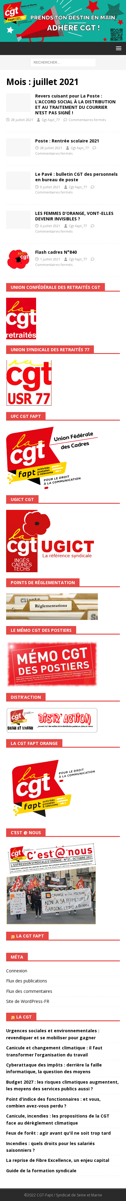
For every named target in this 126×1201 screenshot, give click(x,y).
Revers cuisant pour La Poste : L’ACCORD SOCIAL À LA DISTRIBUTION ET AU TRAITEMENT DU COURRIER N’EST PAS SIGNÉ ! (75, 104)
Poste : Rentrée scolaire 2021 (67, 141)
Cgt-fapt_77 (51, 119)
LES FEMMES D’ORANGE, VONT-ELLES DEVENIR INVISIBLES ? (74, 216)
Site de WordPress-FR (27, 1001)
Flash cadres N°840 (56, 252)
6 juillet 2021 (50, 225)
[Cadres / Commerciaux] (18, 259)
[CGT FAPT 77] (63, 38)
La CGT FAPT (30, 936)
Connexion (16, 971)
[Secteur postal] (18, 102)
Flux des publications (26, 981)
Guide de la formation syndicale (41, 1170)
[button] (117, 48)
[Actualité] (18, 180)
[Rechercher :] (63, 62)
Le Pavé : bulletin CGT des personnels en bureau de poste (76, 176)
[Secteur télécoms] (18, 220)
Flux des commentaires (29, 991)
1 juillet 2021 (50, 259)
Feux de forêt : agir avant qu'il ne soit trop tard (58, 1133)
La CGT (24, 1017)
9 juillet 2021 (50, 187)
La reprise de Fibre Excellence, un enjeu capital (57, 1160)
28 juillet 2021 (22, 119)
